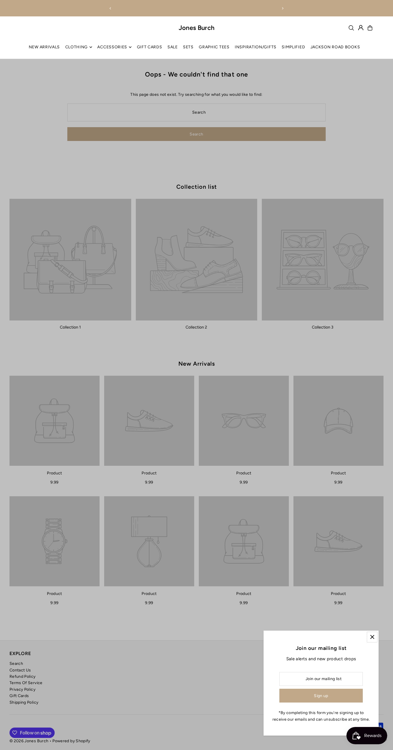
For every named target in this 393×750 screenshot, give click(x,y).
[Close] (372, 637)
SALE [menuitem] (172, 47)
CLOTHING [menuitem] (76, 47)
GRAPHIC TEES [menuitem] (214, 47)
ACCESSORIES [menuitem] (112, 47)
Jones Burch (197, 28)
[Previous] (110, 8)
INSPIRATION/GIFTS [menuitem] (255, 47)
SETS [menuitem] (188, 47)
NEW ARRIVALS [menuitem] (44, 47)
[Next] (282, 8)
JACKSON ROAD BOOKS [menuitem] (335, 47)
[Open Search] (351, 27)
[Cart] (370, 27)
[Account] (360, 27)
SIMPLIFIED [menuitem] (293, 47)
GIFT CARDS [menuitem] (149, 47)
